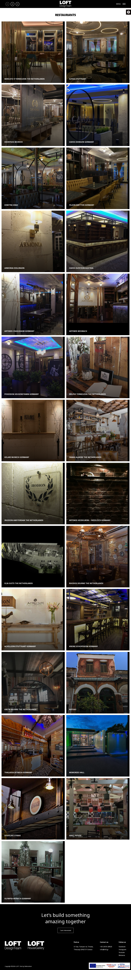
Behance (122, 955)
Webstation (28, 966)
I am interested (65, 930)
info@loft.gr (104, 949)
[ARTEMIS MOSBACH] (97, 298)
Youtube (122, 952)
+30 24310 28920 (106, 947)
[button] (128, 12)
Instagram (122, 949)
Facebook (122, 947)
